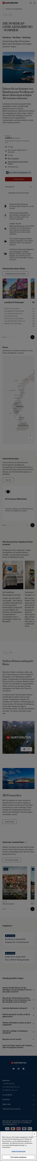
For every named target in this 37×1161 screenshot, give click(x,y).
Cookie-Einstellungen (19, 1151)
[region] (18, 1146)
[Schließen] (34, 1134)
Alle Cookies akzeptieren (18, 1157)
